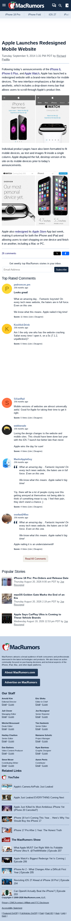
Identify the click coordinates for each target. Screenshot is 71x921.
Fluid (42, 913)
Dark (4, 916)
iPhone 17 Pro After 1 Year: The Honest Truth (38, 830)
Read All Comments (35, 558)
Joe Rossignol (42, 711)
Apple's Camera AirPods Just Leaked (33, 786)
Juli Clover (7, 711)
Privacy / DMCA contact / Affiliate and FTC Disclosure (25, 902)
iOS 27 (52, 14)
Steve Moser (7, 760)
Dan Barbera (8, 747)
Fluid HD (49, 913)
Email (4, 704)
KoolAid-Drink (22, 324)
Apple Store (39, 231)
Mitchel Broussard (10, 723)
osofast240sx (21, 514)
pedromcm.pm (22, 284)
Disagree (39, 317)
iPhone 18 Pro (12, 14)
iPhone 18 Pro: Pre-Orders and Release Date (41, 578)
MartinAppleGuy (23, 459)
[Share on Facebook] (65, 253)
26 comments (9, 253)
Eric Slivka (40, 698)
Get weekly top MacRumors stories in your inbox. (35, 263)
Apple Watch (32, 73)
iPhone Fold (34, 14)
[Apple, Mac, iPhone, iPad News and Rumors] (26, 9)
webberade (20, 425)
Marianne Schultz (44, 735)
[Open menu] (4, 5)
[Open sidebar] (67, 6)
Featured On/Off (10, 913)
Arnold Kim (7, 698)
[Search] (61, 6)
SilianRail (19, 398)
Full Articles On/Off (28, 913)
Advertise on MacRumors (21, 682)
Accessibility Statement (12, 908)
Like (31, 317)
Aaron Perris (41, 760)
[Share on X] (57, 253)
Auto (58, 913)
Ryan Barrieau (42, 747)
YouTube (13, 777)
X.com (11, 704)
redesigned (21, 231)
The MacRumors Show (26, 839)
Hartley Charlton (9, 735)
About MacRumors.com (20, 672)
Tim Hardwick (42, 723)
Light (63, 913)
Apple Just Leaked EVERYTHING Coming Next (39, 797)
